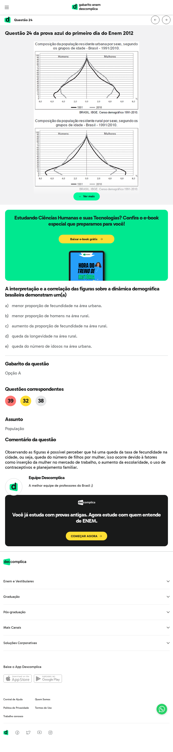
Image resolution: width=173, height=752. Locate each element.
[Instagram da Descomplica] (50, 733)
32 (25, 401)
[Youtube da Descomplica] (39, 733)
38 (41, 401)
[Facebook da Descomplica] (17, 733)
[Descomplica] (14, 564)
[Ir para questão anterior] (155, 20)
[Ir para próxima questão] (166, 20)
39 (11, 401)
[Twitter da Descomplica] (28, 733)
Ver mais (89, 196)
